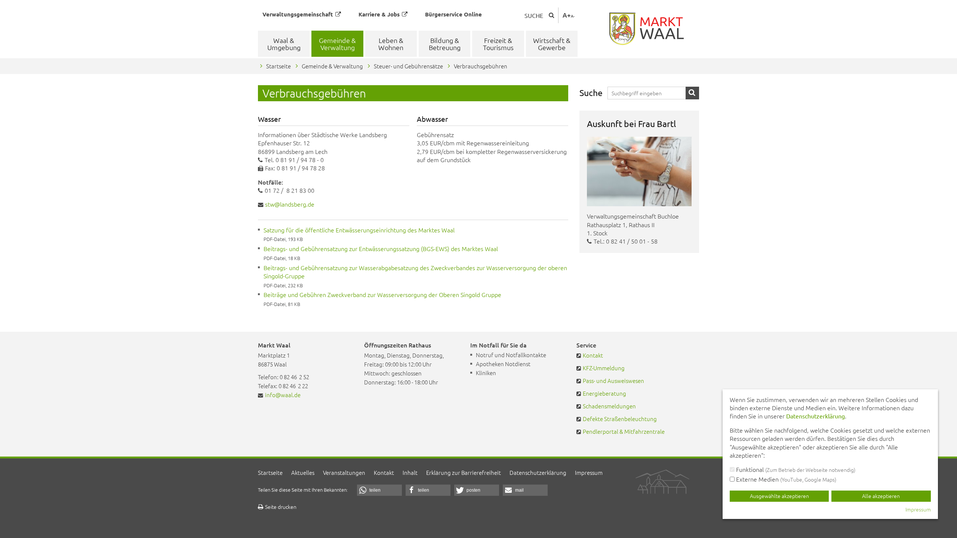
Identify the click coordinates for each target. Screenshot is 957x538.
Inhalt (410, 472)
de (289, 204)
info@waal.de (283, 395)
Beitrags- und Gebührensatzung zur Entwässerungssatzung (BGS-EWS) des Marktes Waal (381, 248)
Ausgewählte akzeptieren (779, 496)
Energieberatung (604, 393)
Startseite (278, 66)
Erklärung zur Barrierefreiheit (463, 472)
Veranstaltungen (344, 472)
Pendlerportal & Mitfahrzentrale (624, 431)
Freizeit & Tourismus (498, 44)
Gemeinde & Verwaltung (337, 44)
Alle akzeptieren (881, 496)
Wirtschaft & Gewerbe (551, 44)
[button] (379, 490)
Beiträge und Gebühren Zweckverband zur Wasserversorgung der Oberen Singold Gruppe (382, 294)
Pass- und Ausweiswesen (613, 380)
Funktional (795, 469)
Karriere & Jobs (379, 14)
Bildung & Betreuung (445, 44)
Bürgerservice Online (453, 14)
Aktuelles (302, 472)
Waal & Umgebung (284, 44)
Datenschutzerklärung (538, 472)
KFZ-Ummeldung (604, 368)
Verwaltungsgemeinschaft (297, 14)
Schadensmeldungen (609, 406)
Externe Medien (785, 479)
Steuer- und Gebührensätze (408, 66)
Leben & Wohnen (390, 44)
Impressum (589, 472)
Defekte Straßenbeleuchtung (620, 419)
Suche (533, 15)
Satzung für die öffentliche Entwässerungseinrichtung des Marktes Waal (359, 230)
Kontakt (593, 355)
